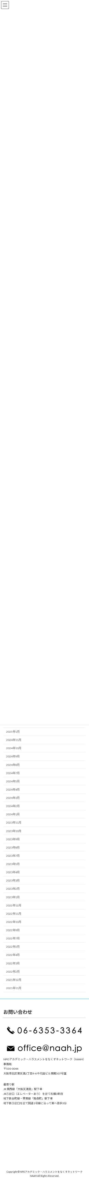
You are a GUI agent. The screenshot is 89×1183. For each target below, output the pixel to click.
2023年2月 (13, 889)
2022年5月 (13, 947)
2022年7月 (13, 938)
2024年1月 (13, 814)
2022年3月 (13, 963)
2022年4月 (13, 955)
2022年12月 (13, 905)
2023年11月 (13, 822)
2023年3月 (13, 880)
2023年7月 (13, 855)
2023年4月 (13, 872)
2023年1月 (13, 897)
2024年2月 (13, 806)
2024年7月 (13, 773)
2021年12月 (13, 980)
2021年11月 (13, 988)
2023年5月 (13, 864)
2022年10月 (13, 922)
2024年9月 (13, 756)
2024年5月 (13, 781)
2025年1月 (13, 731)
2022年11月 (13, 913)
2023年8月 (13, 847)
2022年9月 (13, 930)
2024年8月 (13, 765)
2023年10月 (13, 831)
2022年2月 (13, 971)
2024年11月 (13, 740)
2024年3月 (13, 798)
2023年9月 (13, 839)
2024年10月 (13, 748)
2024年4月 (13, 789)
